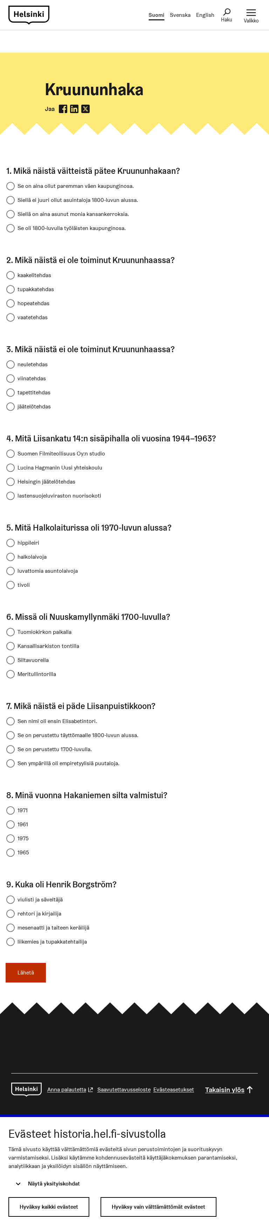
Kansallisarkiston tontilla (48, 646)
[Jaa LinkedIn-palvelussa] (74, 108)
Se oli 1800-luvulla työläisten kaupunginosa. (72, 228)
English (205, 15)
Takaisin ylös (224, 1089)
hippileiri (28, 542)
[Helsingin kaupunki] (26, 1089)
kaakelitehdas (34, 275)
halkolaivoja (32, 556)
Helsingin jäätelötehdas (46, 481)
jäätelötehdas (34, 406)
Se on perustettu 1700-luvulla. (55, 749)
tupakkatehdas (36, 289)
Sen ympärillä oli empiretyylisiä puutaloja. (68, 763)
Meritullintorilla (37, 674)
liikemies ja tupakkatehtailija (52, 941)
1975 (23, 838)
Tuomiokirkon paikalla (44, 632)
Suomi (156, 15)
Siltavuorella (33, 660)
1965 (23, 852)
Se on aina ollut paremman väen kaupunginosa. (76, 186)
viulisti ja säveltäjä (40, 899)
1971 (23, 810)
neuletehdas (33, 364)
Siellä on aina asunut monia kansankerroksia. (73, 214)
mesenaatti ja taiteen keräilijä (53, 927)
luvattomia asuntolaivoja (48, 570)
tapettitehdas (34, 392)
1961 (23, 824)
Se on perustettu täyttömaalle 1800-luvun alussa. (78, 735)
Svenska (180, 15)
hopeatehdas (33, 303)
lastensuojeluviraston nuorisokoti (59, 495)
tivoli (24, 585)
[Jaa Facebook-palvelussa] (63, 108)
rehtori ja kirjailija (39, 913)
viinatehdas (32, 378)
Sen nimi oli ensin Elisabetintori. (57, 721)
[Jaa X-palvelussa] (85, 108)
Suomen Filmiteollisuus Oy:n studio (61, 453)
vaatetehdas (33, 317)
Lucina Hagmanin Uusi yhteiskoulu (60, 467)
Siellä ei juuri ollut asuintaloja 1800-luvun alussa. (78, 200)
